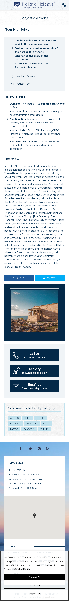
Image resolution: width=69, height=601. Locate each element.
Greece (40, 418)
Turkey (45, 429)
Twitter (30, 448)
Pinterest (39, 448)
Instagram (47, 448)
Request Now (22, 83)
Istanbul (15, 423)
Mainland (32, 423)
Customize (34, 585)
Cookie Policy (22, 569)
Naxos (14, 429)
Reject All (34, 593)
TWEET (51, 278)
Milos (46, 423)
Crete (27, 418)
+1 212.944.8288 (64, 5)
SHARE (20, 278)
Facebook (21, 448)
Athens (14, 418)
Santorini (29, 429)
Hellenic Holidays (34, 5)
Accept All (34, 577)
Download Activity (25, 76)
